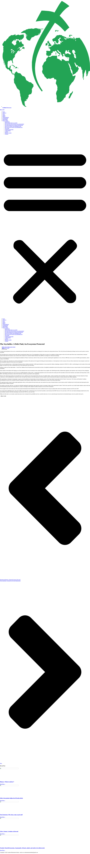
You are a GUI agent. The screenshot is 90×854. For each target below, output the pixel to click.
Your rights (7, 128)
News (3, 114)
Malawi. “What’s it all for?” (7, 781)
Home (3, 111)
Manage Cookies (8, 132)
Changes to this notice (9, 129)
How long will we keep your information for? (14, 127)
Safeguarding (5, 119)
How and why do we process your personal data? (14, 124)
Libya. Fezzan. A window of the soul (9, 831)
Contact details (8, 130)
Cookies (6, 131)
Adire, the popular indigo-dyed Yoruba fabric (11, 798)
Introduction (7, 121)
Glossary (6, 134)
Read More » (2, 784)
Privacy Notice (5, 120)
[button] (45, 226)
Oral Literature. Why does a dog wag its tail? (11, 814)
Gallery (3, 115)
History (3, 116)
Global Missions (5, 117)
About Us (4, 112)
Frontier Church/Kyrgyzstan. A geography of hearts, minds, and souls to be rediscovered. (22, 848)
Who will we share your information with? (13, 126)
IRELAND (2, 109)
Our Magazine (5, 118)
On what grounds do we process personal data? (14, 125)
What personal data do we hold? (11, 122)
